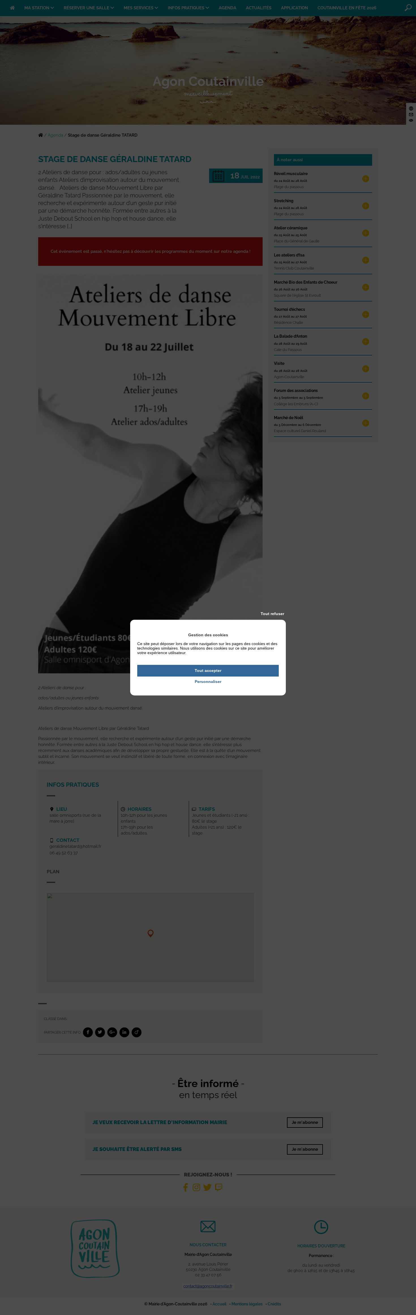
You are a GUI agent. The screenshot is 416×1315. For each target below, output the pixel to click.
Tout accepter (208, 670)
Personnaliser (208, 681)
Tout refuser (272, 613)
